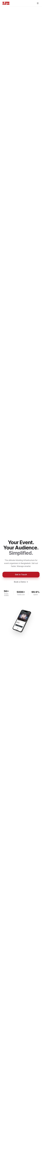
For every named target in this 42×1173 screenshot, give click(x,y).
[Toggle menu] (38, 3)
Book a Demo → (21, 582)
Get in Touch (21, 574)
